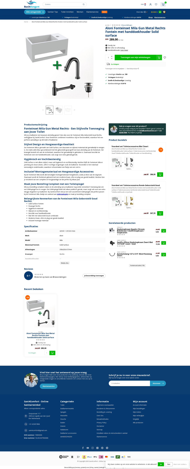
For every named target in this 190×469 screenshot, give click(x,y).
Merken (80, 12)
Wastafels (63, 415)
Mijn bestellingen (139, 408)
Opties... (129, 169)
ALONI (107, 25)
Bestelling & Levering (104, 412)
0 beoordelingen (126, 25)
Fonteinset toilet (137, 265)
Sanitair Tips (53, 12)
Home (26, 22)
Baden (62, 423)
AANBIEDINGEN (66, 437)
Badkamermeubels (67, 408)
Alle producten (138, 423)
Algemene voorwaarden (105, 405)
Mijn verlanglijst (138, 415)
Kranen (62, 426)
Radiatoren (64, 430)
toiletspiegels (62, 194)
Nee (168, 464)
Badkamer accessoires (68, 433)
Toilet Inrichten (67, 12)
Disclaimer (100, 426)
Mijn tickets (137, 412)
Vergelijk (136, 419)
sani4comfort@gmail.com (38, 430)
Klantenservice (92, 12)
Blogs (151, 17)
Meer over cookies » (180, 464)
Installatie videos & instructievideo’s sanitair (112, 433)
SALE (104, 12)
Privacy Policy (101, 423)
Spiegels (63, 412)
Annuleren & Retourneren (106, 408)
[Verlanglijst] (156, 4)
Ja (161, 464)
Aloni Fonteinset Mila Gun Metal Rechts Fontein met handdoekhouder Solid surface (59, 22)
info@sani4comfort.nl (148, 130)
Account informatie (140, 405)
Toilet (62, 405)
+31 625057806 (34, 424)
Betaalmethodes (103, 419)
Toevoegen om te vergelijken (114, 69)
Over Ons (100, 415)
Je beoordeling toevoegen (94, 276)
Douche (63, 419)
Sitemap (99, 430)
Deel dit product (132, 69)
